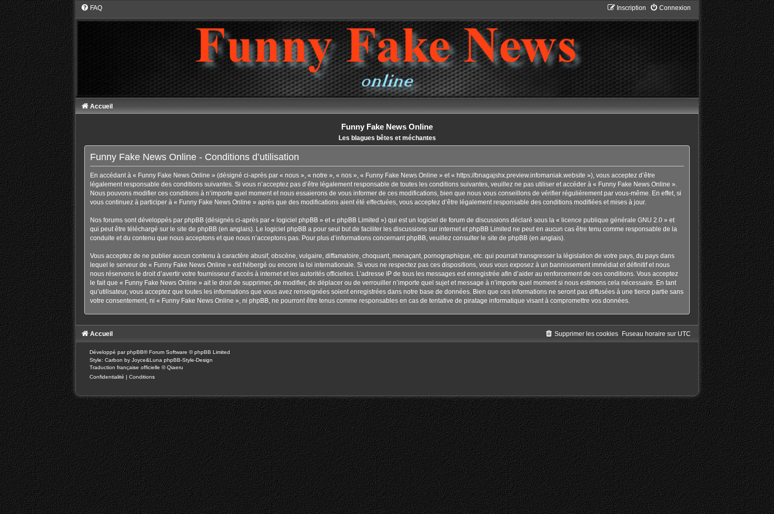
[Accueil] (387, 50)
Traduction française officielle (125, 367)
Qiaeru (175, 367)
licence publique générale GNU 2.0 (611, 220)
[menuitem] (91, 8)
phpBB (135, 352)
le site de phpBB (193, 229)
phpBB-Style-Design (188, 360)
